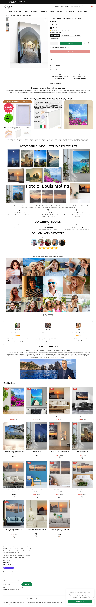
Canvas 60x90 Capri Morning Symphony (59, 451)
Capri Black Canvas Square (82, 451)
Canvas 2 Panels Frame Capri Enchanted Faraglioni (59, 530)
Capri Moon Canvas (36, 451)
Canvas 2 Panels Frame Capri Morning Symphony (59, 490)
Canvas (58, 70)
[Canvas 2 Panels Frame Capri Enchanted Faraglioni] (59, 514)
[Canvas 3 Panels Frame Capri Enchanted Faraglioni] (13, 474)
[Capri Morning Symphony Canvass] (82, 400)
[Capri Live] (8, 6)
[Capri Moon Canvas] (36, 436)
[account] (85, 6)
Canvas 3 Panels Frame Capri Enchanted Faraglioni (14, 490)
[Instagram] (8, 572)
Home (7, 15)
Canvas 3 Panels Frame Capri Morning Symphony (36, 490)
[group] (29, 43)
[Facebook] (4, 572)
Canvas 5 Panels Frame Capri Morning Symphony (82, 490)
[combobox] (76, 6)
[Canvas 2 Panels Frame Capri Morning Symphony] (59, 474)
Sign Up (27, 584)
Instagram (59, 355)
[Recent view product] (88, 6)
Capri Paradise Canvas (36, 416)
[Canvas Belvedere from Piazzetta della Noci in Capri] (13, 436)
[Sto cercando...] (72, 6)
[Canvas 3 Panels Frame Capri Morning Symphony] (36, 474)
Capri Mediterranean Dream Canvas (14, 416)
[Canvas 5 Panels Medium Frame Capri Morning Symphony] (13, 514)
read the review (65, 354)
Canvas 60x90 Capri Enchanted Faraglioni (36, 529)
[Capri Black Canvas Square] (82, 436)
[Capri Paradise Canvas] (36, 400)
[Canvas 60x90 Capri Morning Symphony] (59, 436)
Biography (26, 352)
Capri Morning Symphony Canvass (82, 416)
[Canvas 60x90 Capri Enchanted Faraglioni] (36, 514)
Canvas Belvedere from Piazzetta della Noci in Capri (14, 452)
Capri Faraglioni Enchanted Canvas (59, 416)
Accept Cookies (80, 601)
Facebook (53, 355)
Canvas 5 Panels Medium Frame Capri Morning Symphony (13, 530)
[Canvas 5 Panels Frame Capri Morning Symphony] (82, 474)
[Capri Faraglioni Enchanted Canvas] (59, 400)
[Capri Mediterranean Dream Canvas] (13, 400)
